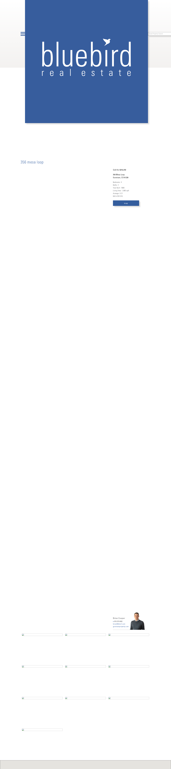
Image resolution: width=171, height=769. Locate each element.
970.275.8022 (118, 621)
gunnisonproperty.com (121, 626)
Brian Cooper (119, 618)
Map (126, 203)
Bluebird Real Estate (86, 61)
